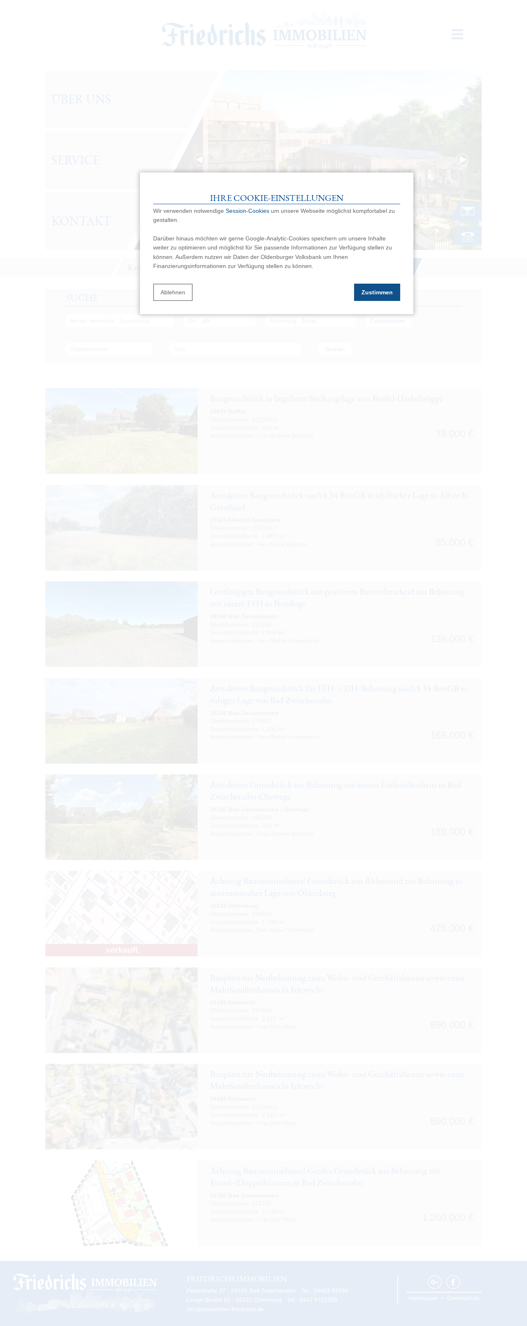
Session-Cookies (247, 210)
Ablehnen (173, 292)
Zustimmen (377, 292)
